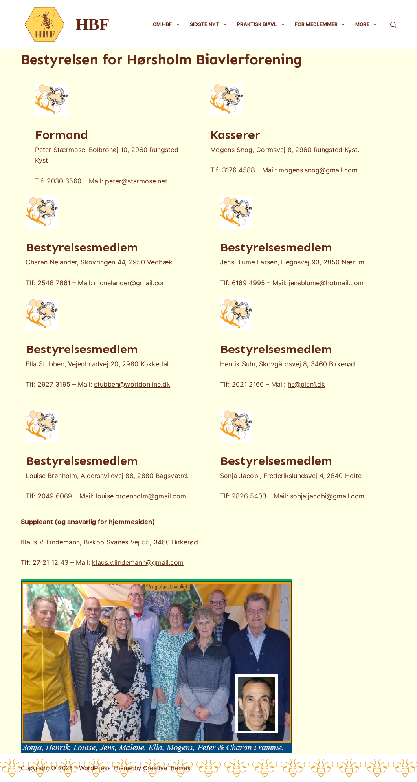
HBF (92, 24)
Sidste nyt (204, 24)
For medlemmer (316, 24)
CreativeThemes (167, 768)
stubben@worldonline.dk (132, 384)
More (362, 24)
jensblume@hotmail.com (326, 283)
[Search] (393, 25)
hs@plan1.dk (306, 384)
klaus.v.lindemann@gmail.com (138, 562)
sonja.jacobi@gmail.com (327, 496)
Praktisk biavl (257, 24)
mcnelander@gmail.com (131, 283)
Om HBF (162, 24)
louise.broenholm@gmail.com (141, 496)
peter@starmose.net (136, 181)
